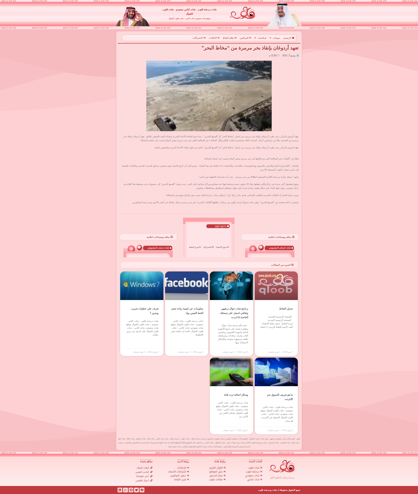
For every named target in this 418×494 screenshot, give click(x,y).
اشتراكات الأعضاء (177, 471)
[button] (281, 237)
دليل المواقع (216, 471)
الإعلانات (182, 467)
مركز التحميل (216, 475)
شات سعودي (252, 475)
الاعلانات (213, 38)
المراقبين (244, 38)
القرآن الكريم (216, 467)
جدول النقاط (286, 308)
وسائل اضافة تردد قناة (236, 394)
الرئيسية (287, 38)
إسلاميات (262, 38)
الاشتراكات (198, 38)
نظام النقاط (228, 38)
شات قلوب (254, 467)
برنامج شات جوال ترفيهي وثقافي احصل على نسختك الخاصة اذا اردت (234, 313)
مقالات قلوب (216, 479)
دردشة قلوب (253, 471)
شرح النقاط (180, 479)
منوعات (276, 38)
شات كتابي (253, 479)
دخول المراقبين (178, 475)
